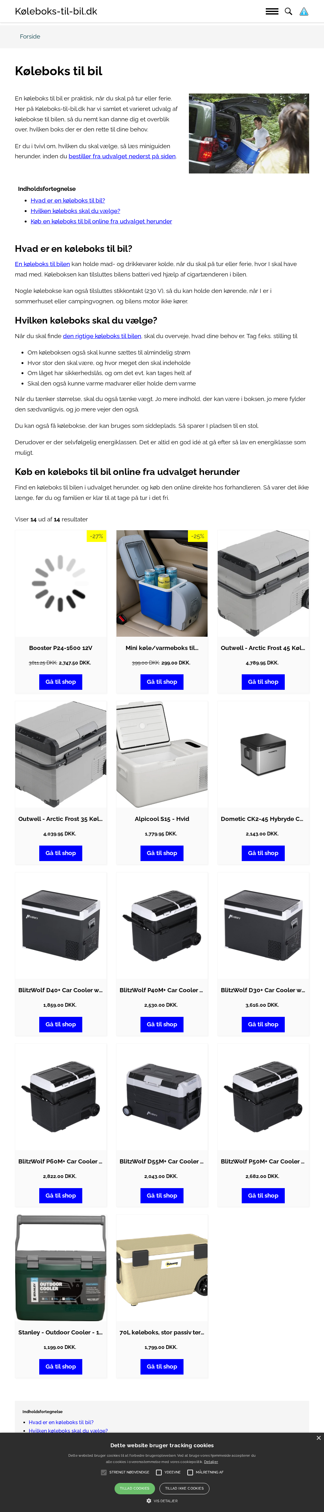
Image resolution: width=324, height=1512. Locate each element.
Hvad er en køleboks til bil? (68, 200)
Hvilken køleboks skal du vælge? (75, 211)
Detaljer (211, 1462)
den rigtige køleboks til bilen (102, 336)
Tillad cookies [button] (135, 1488)
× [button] (318, 1438)
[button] (161, 1500)
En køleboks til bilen (42, 264)
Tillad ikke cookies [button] (184, 1488)
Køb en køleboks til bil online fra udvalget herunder (101, 221)
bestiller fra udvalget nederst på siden (122, 156)
